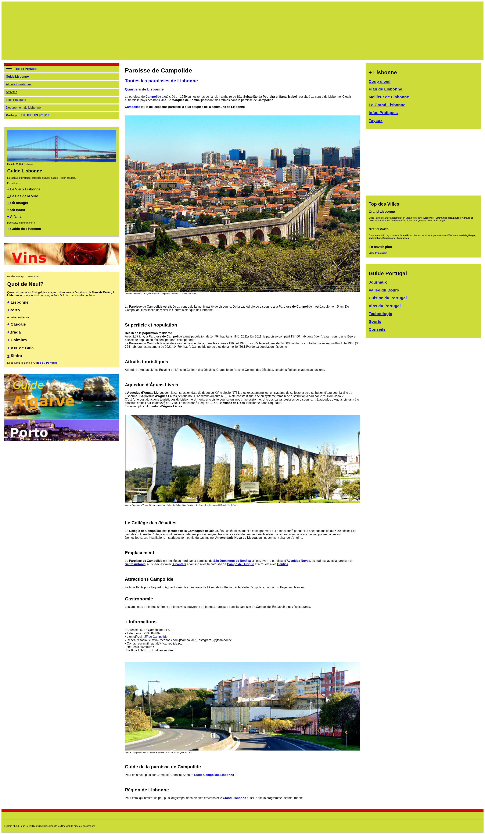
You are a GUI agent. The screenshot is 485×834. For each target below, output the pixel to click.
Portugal (12, 115)
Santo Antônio (135, 564)
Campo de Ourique (240, 564)
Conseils (377, 329)
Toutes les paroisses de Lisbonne (161, 80)
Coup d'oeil (379, 81)
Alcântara (179, 564)
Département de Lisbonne (23, 107)
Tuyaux (376, 120)
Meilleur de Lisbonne (389, 97)
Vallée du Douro (384, 290)
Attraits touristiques (18, 84)
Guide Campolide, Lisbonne (214, 774)
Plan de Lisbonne (385, 89)
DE (47, 115)
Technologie (380, 313)
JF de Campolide (155, 636)
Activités (11, 92)
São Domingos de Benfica (232, 560)
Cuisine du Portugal (388, 298)
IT (41, 115)
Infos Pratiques (16, 99)
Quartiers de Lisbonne (144, 89)
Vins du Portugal (385, 306)
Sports (375, 321)
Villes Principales (378, 253)
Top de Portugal (25, 68)
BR (29, 115)
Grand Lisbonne (234, 798)
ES (36, 115)
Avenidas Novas (298, 560)
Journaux (378, 282)
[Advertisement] (118, 30)
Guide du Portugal (45, 362)
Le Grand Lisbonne (387, 105)
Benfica (282, 564)
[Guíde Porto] (61, 440)
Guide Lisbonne (17, 76)
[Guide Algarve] (61, 417)
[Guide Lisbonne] (61, 161)
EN (22, 115)
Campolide (153, 96)
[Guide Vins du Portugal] (61, 263)
